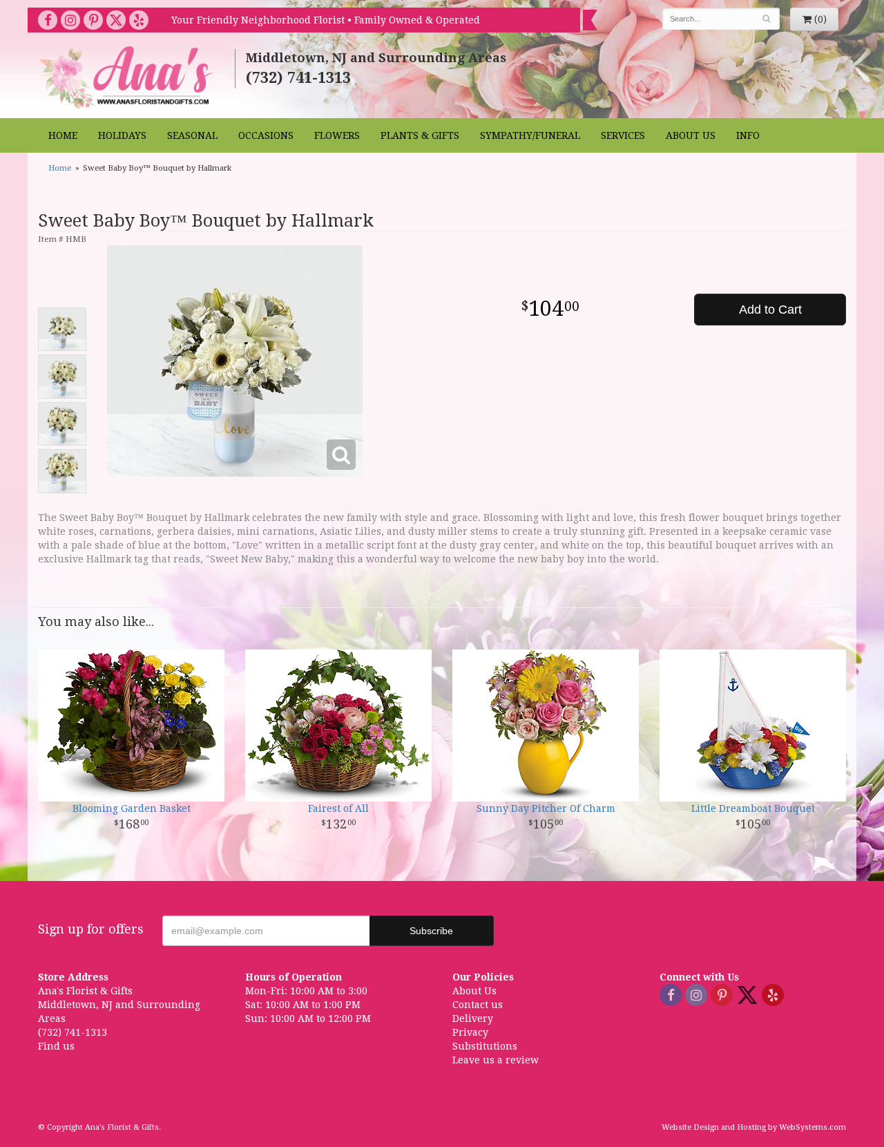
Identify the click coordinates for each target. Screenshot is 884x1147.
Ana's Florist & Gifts (128, 77)
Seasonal (192, 135)
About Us (690, 135)
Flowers (337, 135)
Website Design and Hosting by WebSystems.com (754, 1127)
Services (623, 135)
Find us (56, 1046)
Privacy (470, 1032)
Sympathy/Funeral (530, 135)
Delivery (472, 1018)
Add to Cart (770, 309)
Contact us (477, 1004)
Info (748, 135)
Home (62, 135)
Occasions (266, 135)
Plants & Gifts (420, 135)
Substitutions (484, 1046)
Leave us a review (495, 1059)
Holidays (122, 135)
